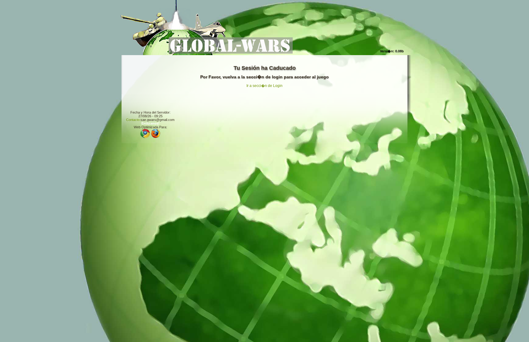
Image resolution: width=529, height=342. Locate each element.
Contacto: (133, 120)
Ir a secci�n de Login (264, 86)
